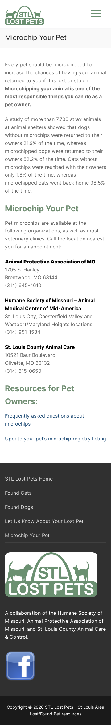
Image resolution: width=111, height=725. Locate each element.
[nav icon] (95, 13)
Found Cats (18, 493)
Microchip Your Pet (27, 535)
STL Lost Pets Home (29, 479)
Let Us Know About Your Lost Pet (44, 521)
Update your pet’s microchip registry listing (55, 438)
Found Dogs (19, 507)
